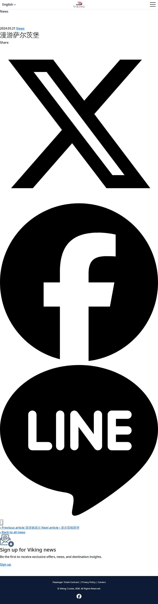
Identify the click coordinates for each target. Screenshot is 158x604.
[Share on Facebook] (79, 282)
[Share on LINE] (79, 440)
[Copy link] (1, 522)
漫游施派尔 (20, 527)
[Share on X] (79, 123)
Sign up (5, 564)
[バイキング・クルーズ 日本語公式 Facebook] (79, 596)
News (20, 28)
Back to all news (12, 532)
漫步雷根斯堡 (60, 527)
